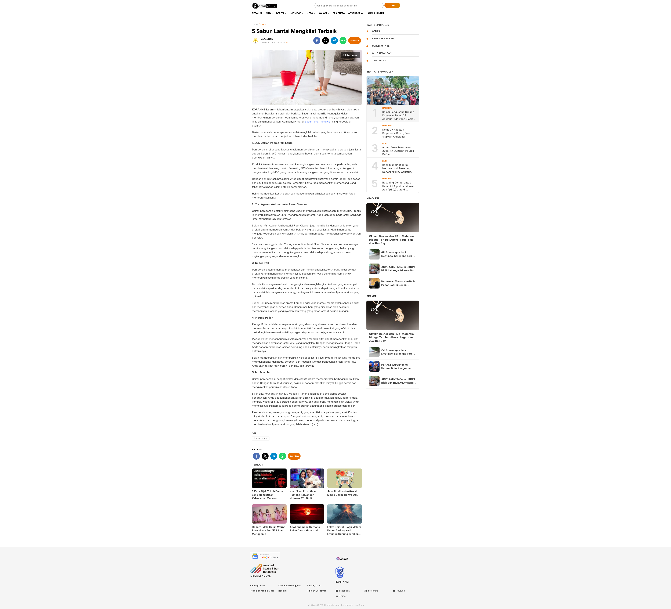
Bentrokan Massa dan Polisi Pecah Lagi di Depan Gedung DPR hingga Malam (398, 283)
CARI (392, 5)
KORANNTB (267, 39)
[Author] (255, 40)
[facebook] (316, 40)
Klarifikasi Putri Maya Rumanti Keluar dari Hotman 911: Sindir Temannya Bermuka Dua (305, 496)
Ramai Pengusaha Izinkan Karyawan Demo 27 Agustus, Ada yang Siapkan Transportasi (399, 115)
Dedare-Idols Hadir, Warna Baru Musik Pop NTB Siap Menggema (268, 530)
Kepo (264, 24)
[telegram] (334, 40)
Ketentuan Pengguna (289, 585)
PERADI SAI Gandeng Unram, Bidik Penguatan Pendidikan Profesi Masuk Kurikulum (397, 366)
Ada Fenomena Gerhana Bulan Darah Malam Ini (305, 528)
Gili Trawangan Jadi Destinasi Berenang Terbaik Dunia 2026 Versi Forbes (398, 254)
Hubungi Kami (257, 585)
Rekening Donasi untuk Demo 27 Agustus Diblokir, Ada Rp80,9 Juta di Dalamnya (398, 186)
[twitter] (325, 40)
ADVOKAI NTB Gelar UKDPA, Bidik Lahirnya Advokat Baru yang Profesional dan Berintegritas (398, 268)
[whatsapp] (343, 40)
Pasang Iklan (314, 585)
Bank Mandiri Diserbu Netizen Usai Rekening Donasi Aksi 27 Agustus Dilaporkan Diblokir (396, 168)
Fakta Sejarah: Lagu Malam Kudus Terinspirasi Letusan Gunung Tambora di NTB (344, 532)
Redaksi (282, 590)
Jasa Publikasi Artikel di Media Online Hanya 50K (342, 493)
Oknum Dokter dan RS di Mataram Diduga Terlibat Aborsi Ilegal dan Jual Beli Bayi (391, 240)
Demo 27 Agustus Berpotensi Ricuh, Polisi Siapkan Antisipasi (396, 133)
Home (255, 24)
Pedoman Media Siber (262, 590)
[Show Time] (287, 42)
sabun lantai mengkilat (318, 121)
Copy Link (354, 40)
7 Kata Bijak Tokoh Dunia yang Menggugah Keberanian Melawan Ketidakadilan (267, 496)
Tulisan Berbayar (316, 590)
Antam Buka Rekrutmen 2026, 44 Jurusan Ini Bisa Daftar (398, 151)
